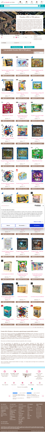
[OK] (39, 6)
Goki (28, 412)
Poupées (20, 409)
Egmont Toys (30, 410)
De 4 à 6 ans (38, 412)
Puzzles (11, 10)
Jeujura (29, 418)
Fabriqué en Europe (38, 39)
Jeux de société (6, 10)
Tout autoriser (37, 225)
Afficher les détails (37, 221)
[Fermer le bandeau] (43, 205)
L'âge (2, 35)
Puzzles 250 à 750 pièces (18, 10)
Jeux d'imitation (21, 411)
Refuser (8, 225)
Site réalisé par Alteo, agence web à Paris (37, 430)
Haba (28, 414)
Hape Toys (29, 415)
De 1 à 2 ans (38, 408)
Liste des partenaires (5, 423)
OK (32, 388)
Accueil (2, 10)
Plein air (20, 423)
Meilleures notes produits (37, 36)
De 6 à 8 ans (38, 413)
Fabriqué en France (38, 38)
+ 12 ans (37, 417)
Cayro (29, 408)
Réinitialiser (29, 47)
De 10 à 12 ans (39, 416)
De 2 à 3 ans (38, 409)
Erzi (28, 411)
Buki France (30, 407)
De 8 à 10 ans (39, 415)
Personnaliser (22, 225)
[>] (42, 396)
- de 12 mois (38, 406)
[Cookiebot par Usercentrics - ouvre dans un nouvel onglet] (35, 206)
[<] (9, 396)
